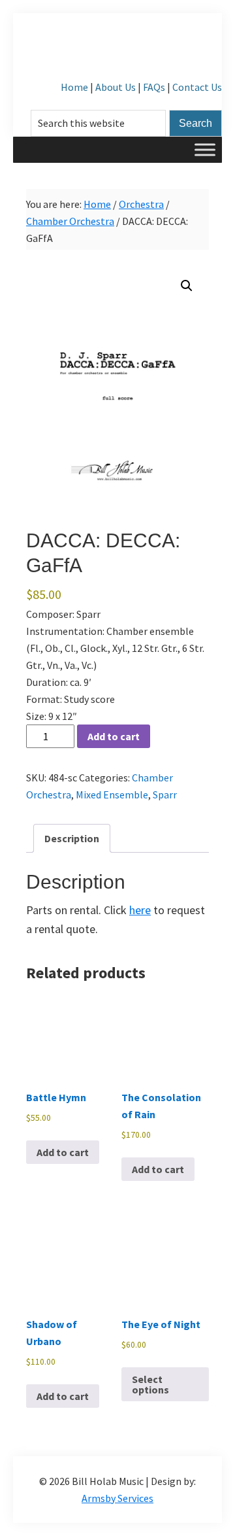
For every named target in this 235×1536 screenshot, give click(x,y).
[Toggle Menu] (205, 149)
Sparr (165, 794)
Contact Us (197, 87)
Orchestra (141, 204)
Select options (150, 1384)
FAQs (154, 87)
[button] (186, 286)
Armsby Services (117, 1498)
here (140, 909)
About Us (115, 87)
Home (74, 87)
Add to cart (113, 736)
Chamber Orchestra (70, 221)
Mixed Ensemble (112, 794)
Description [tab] (71, 838)
